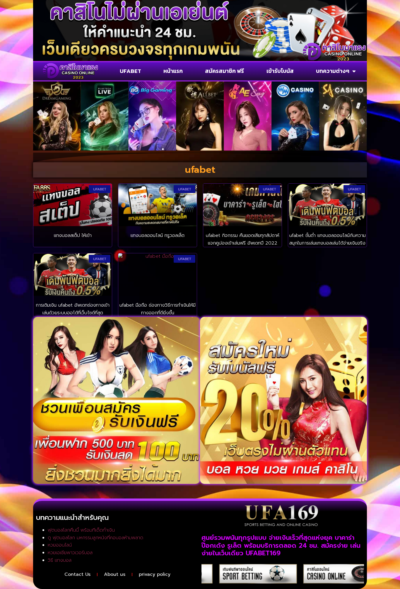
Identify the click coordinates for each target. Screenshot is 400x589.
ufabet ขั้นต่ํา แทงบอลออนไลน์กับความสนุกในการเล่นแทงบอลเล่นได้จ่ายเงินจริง (327, 239)
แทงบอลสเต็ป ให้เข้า (73, 235)
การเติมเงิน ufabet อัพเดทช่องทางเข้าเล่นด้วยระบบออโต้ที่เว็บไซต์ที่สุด (73, 309)
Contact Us (77, 574)
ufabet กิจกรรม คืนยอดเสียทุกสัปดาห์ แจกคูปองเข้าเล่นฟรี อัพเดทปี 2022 (242, 239)
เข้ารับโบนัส (280, 71)
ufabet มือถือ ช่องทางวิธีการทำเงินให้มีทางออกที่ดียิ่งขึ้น (157, 309)
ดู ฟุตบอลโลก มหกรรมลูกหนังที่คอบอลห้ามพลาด (95, 537)
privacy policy (154, 574)
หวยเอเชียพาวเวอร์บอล (70, 552)
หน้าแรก (173, 71)
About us (114, 574)
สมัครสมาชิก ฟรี (224, 71)
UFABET (130, 71)
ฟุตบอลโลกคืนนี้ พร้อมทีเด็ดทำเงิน (81, 530)
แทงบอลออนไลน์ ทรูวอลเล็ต (157, 235)
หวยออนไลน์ (60, 545)
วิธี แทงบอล (59, 560)
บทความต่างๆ (332, 71)
